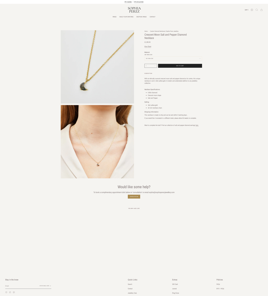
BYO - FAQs (220, 288)
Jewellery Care (132, 293)
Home (146, 31)
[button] (114, 16)
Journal (174, 288)
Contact (130, 288)
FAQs (218, 284)
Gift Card (175, 284)
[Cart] (261, 10)
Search (130, 284)
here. (197, 125)
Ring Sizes (175, 293)
